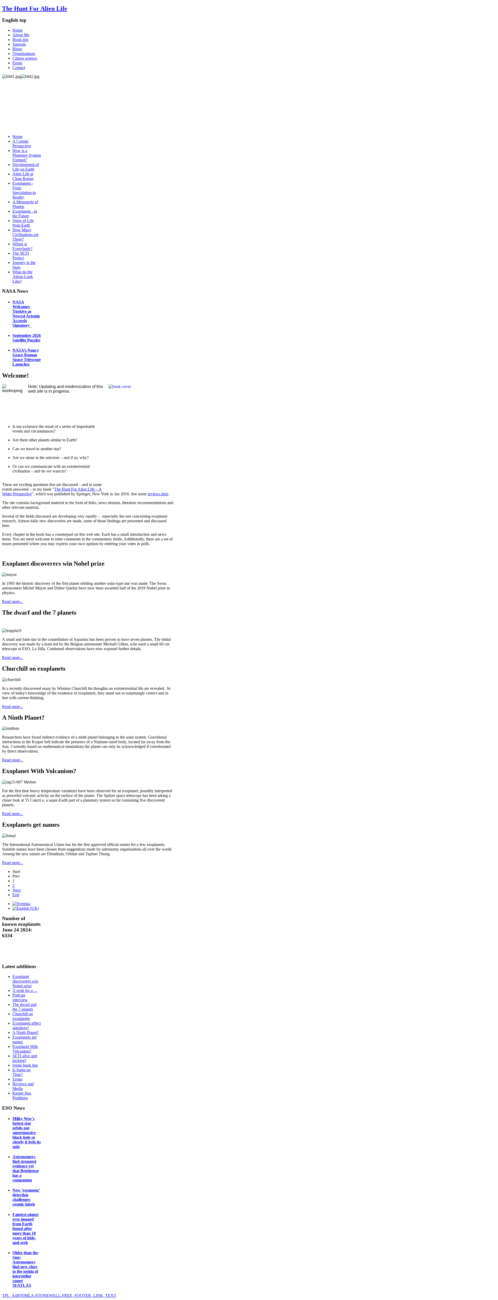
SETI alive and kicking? (24, 1058)
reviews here (158, 494)
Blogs (17, 49)
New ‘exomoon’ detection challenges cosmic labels (26, 1197)
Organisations (23, 53)
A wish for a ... (24, 990)
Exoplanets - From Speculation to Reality (24, 190)
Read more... (12, 601)
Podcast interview (20, 997)
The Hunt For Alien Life (34, 8)
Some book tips (25, 1065)
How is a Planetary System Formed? (26, 155)
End (15, 895)
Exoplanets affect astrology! (26, 1025)
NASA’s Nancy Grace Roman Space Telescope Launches (26, 357)
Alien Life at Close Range (22, 176)
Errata (17, 63)
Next (16, 890)
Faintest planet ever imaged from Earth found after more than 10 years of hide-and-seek (25, 1228)
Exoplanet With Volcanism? (25, 1048)
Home (17, 30)
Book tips (20, 39)
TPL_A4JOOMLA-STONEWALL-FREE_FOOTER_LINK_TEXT (59, 1295)
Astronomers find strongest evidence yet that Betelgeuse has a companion (25, 1168)
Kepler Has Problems (21, 1095)
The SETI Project (20, 255)
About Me (20, 35)
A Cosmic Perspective (21, 143)
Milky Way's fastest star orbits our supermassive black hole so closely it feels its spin (26, 1132)
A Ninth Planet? (25, 1032)
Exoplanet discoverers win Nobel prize (25, 981)
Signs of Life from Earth (23, 222)
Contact (18, 67)
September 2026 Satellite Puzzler (26, 337)
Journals (19, 44)
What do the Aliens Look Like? (22, 276)
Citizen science (24, 58)
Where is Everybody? (22, 246)
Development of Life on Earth (25, 166)
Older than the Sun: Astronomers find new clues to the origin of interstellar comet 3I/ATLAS (25, 1269)
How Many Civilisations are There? (25, 234)
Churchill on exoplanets (22, 1016)
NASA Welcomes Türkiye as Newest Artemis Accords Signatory (26, 314)
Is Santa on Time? (21, 1072)
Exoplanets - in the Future (24, 213)
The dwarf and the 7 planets (24, 1006)
